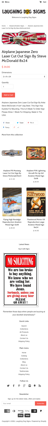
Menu (7, 2)
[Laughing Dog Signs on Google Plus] (24, 386)
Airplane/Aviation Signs (16, 26)
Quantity (5, 82)
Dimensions (7, 72)
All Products (24, 332)
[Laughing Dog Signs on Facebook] (13, 386)
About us (24, 335)
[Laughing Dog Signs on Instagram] (29, 386)
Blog (24, 362)
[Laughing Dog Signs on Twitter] (8, 386)
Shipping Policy (24, 341)
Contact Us (24, 338)
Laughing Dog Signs (23, 421)
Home (4, 26)
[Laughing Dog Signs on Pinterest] (19, 386)
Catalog (24, 355)
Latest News (24, 244)
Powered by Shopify (39, 421)
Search (24, 326)
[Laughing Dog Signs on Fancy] (35, 386)
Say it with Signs (24, 249)
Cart (44, 2)
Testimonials (24, 371)
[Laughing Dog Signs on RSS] (39, 386)
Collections (24, 329)
